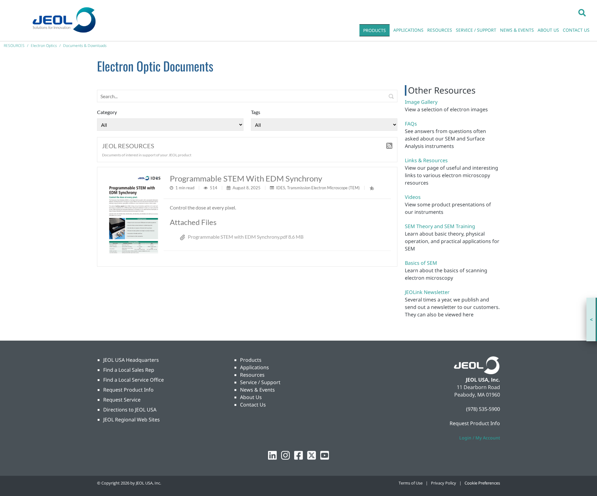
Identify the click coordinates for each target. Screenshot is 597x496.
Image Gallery (421, 102)
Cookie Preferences (482, 483)
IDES (280, 187)
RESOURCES (439, 30)
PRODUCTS (374, 30)
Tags (255, 112)
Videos (413, 197)
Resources (252, 374)
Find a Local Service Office (133, 379)
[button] (582, 12)
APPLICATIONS (408, 30)
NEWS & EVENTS (517, 30)
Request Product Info (128, 389)
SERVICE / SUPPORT (476, 30)
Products (250, 359)
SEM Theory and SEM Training (440, 226)
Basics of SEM (421, 262)
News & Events (257, 389)
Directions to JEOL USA (129, 409)
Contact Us (253, 404)
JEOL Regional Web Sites (131, 419)
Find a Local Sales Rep (128, 369)
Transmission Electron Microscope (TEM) (323, 187)
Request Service (122, 399)
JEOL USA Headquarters (131, 359)
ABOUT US (548, 30)
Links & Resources (426, 160)
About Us (251, 397)
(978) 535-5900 (483, 409)
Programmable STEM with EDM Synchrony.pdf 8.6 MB (245, 237)
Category (107, 112)
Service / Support (260, 382)
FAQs (411, 123)
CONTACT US (576, 30)
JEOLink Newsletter (427, 292)
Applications (254, 367)
